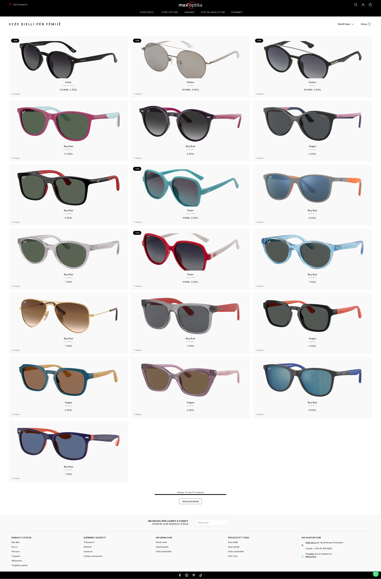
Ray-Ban (15, 542)
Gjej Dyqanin (19, 4)
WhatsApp (311, 556)
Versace (15, 551)
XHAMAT (190, 12)
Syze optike (170, 12)
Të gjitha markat (19, 565)
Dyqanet (237, 12)
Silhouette (16, 560)
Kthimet (88, 547)
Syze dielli (233, 542)
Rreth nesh (161, 542)
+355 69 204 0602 (323, 548)
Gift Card (232, 556)
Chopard (15, 556)
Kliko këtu (311, 542)
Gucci (14, 547)
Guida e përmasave (93, 556)
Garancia (88, 551)
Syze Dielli (147, 12)
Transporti (89, 542)
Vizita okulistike (213, 12)
